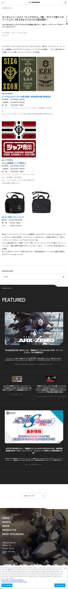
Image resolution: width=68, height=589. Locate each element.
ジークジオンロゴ (8, 96)
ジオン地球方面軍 (22, 96)
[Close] (65, 568)
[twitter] (66, 21)
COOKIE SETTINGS (10, 552)
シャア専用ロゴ (20, 163)
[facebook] (67, 24)
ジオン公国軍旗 (7, 163)
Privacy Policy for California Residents (12, 580)
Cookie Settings (6, 585)
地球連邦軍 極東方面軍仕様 (41, 96)
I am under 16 (60, 585)
